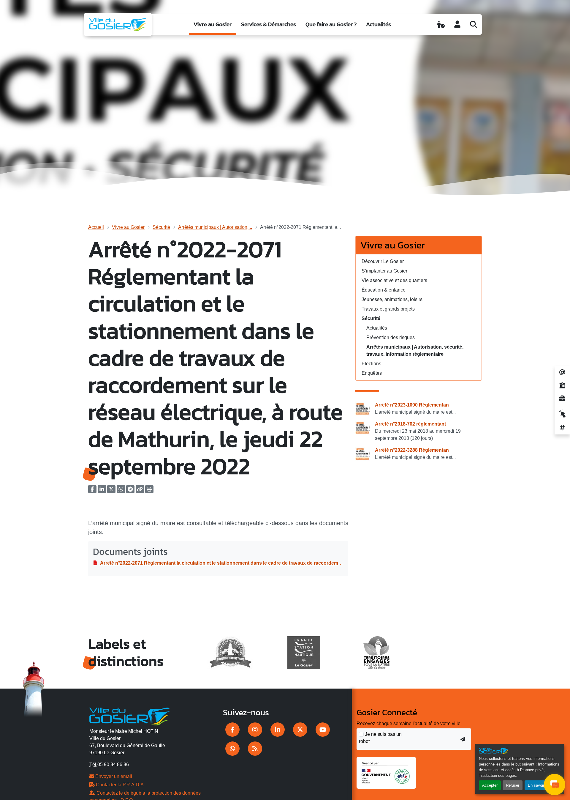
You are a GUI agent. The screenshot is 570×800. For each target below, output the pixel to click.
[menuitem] (212, 24)
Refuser (512, 785)
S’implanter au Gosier (384, 270)
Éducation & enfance (384, 289)
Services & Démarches (268, 24)
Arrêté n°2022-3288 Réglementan (412, 450)
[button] (149, 491)
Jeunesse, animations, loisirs (392, 299)
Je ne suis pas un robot (380, 738)
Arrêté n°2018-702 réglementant (410, 423)
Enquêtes (372, 373)
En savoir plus (540, 785)
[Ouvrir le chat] (554, 784)
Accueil (96, 227)
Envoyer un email (113, 776)
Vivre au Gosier (213, 24)
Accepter (490, 785)
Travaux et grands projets (388, 308)
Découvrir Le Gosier (383, 261)
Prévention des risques (390, 337)
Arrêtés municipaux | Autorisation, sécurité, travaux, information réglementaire (414, 350)
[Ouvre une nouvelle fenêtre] (232, 729)
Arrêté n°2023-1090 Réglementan (412, 404)
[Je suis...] (440, 24)
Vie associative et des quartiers (394, 280)
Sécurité (161, 227)
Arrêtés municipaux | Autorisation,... (215, 227)
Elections (371, 363)
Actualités (378, 24)
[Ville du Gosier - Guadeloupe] (129, 715)
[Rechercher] (473, 24)
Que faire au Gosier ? (331, 24)
